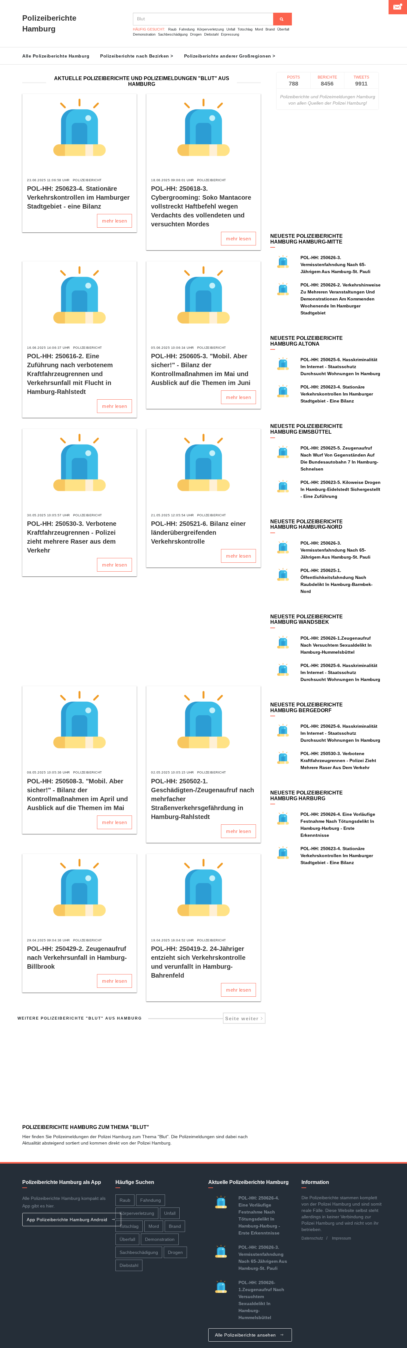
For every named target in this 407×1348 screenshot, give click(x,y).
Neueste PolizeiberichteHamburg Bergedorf (306, 707)
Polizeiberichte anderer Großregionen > (229, 55)
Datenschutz (312, 1238)
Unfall (230, 29)
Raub (172, 29)
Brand (270, 29)
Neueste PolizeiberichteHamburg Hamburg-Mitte (306, 238)
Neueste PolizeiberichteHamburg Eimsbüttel (306, 429)
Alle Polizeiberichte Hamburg (55, 55)
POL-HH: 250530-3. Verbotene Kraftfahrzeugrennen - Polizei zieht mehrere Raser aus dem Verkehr (338, 760)
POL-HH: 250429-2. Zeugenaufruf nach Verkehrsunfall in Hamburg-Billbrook (77, 957)
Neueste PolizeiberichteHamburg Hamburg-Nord (306, 524)
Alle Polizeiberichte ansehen (246, 1335)
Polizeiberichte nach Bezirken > (136, 55)
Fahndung (187, 29)
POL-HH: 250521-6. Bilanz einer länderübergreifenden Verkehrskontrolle (198, 532)
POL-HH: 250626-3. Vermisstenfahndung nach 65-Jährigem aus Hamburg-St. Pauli (335, 264)
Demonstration (144, 34)
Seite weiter (243, 1018)
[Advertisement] (141, 632)
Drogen (196, 34)
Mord (259, 29)
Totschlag (245, 29)
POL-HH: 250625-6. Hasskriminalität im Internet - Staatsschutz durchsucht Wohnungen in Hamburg (340, 366)
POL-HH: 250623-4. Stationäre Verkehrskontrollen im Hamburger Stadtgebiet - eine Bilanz (78, 197)
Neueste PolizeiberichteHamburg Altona (306, 341)
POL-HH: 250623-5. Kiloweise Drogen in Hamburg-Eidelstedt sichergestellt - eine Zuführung (340, 489)
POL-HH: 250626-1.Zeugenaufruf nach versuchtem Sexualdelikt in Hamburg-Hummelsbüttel (336, 645)
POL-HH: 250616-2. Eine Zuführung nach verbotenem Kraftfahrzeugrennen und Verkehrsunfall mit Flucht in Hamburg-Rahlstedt (70, 374)
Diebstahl (211, 34)
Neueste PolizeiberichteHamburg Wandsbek (306, 619)
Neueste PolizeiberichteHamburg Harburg (306, 795)
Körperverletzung (210, 29)
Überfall (283, 29)
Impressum (341, 1238)
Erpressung (230, 34)
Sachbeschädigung (173, 34)
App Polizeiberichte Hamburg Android (68, 1219)
